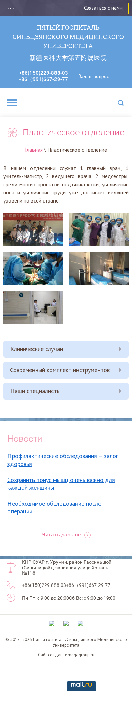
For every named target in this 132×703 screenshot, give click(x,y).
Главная (34, 149)
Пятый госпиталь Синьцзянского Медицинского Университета (68, 36)
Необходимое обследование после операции (54, 507)
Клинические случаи (36, 349)
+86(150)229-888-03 (43, 73)
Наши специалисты (35, 391)
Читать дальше (61, 534)
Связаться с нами (103, 8)
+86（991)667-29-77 (43, 79)
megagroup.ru (81, 655)
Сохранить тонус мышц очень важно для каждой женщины (61, 483)
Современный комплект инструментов (60, 370)
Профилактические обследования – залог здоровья (62, 460)
